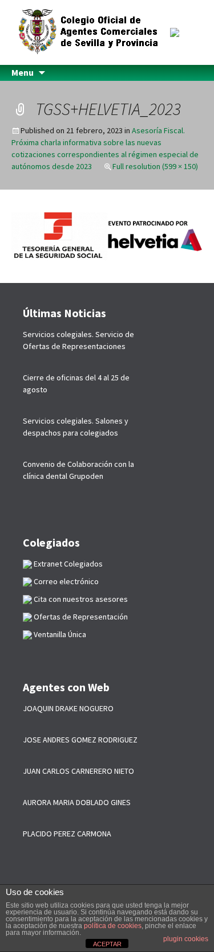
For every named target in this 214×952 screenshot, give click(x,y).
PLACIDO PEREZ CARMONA (67, 833)
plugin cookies (185, 939)
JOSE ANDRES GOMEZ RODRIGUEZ (80, 739)
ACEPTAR (107, 944)
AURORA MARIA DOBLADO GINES (77, 802)
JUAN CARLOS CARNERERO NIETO (78, 771)
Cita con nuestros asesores (80, 599)
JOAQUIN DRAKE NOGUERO (68, 708)
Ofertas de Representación (80, 617)
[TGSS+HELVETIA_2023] (107, 235)
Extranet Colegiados (67, 564)
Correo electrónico (65, 581)
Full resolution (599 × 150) (155, 166)
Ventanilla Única (59, 634)
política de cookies (113, 926)
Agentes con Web (66, 687)
